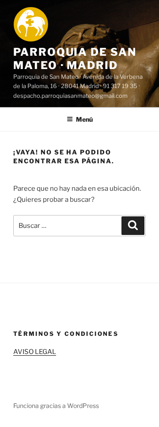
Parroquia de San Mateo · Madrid (74, 59)
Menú (84, 119)
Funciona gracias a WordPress (56, 405)
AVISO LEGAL (34, 352)
